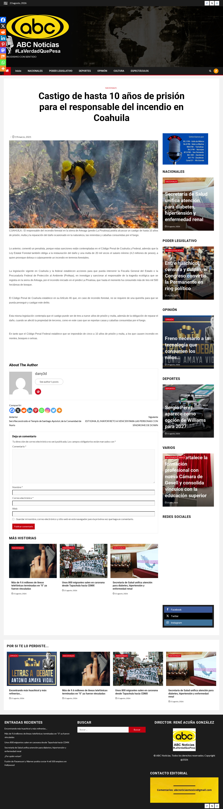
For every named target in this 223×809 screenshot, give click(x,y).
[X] (18, 410)
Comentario (19, 446)
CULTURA (119, 70)
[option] (188, 205)
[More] (59, 410)
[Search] (210, 71)
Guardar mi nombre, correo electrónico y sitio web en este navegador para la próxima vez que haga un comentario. (74, 519)
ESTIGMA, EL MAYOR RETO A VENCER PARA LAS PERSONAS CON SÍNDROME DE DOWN (121, 421)
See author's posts (49, 381)
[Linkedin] (29, 410)
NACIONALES (35, 70)
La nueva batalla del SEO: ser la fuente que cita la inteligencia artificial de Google (187, 482)
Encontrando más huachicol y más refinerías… (26, 728)
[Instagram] (217, 3)
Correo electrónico (23, 497)
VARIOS (169, 457)
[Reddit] (24, 410)
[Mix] (3, 56)
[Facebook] (207, 3)
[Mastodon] (3, 50)
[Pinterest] (35, 410)
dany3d (41, 374)
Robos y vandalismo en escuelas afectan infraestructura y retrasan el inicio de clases (186, 275)
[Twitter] (212, 3)
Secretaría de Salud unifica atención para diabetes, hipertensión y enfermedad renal (132, 585)
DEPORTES (85, 70)
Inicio (18, 70)
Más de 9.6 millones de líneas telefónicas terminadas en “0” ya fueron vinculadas (29, 585)
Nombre (17, 487)
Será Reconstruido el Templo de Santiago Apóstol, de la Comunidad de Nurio (45, 421)
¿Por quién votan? (13, 756)
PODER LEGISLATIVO (60, 70)
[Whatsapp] (41, 410)
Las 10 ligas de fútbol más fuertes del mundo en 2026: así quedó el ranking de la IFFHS (186, 413)
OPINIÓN (102, 70)
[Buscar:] (103, 730)
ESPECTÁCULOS (140, 70)
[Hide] (1, 74)
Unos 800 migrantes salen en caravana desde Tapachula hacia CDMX (83, 584)
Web (14, 508)
